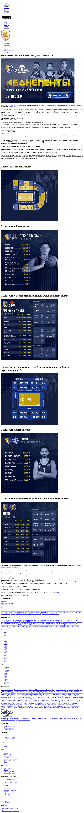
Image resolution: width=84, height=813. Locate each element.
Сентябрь (6, 671)
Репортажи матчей (9, 50)
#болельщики (21, 720)
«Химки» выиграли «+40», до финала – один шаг (61, 625)
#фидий (15, 720)
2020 (5, 641)
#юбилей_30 (4, 718)
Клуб (5, 2)
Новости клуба (8, 47)
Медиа (6, 6)
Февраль (6, 682)
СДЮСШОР (7, 794)
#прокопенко (59, 718)
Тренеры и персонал (9, 737)
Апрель (6, 679)
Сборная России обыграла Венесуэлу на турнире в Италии (21, 704)
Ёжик (5, 762)
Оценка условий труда (10, 782)
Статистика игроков (9, 738)
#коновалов (45, 718)
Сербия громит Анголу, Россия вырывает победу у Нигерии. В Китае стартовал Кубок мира (26, 690)
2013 (5, 651)
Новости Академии (9, 773)
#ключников (52, 718)
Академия (7, 12)
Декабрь (6, 667)
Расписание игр (8, 728)
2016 (5, 647)
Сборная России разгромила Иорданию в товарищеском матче (29, 707)
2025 (5, 633)
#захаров (23, 718)
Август (6, 673)
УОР (5, 793)
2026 (5, 632)
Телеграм (6, 11)
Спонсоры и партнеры (10, 759)
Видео (5, 745)
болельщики (4, 601)
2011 (5, 654)
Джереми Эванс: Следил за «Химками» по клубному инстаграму (36, 691)
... (40, 628)
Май (5, 677)
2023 (5, 636)
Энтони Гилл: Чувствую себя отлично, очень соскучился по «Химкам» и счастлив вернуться (51, 701)
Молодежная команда (10, 790)
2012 (5, 652)
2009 (5, 657)
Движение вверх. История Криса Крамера (49, 704)
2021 (5, 639)
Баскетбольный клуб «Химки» (10, 808)
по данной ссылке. (12, 106)
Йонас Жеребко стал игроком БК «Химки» (33, 700)
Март (5, 680)
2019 (5, 642)
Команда (6, 5)
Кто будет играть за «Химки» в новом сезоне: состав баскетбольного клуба (22, 620)
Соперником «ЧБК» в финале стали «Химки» (34, 625)
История (6, 757)
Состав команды (8, 735)
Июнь (5, 676)
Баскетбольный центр (10, 760)
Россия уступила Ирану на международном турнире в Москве (55, 706)
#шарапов (39, 718)
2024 (5, 635)
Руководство (7, 754)
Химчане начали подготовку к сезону (55, 700)
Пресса (6, 49)
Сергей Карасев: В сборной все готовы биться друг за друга (48, 696)
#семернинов (17, 718)
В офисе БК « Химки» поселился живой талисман (64, 697)
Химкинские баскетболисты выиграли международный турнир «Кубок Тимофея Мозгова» (48, 623)
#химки (27, 720)
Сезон (5, 3)
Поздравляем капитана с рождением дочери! (64, 690)
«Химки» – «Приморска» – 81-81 (64, 691)
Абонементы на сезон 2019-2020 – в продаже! (37, 697)
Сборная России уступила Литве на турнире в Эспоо (45, 698)
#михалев (78, 718)
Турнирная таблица (9, 726)
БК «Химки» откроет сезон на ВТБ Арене (19, 696)
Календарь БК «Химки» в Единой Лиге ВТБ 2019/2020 (22, 706)
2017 (5, 645)
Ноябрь (6, 668)
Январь (6, 683)
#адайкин (10, 720)
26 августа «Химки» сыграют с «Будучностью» (26, 693)
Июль (5, 674)
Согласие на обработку (10, 780)
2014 (5, 650)
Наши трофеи (8, 756)
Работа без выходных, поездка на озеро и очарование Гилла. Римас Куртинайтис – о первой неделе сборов (35, 694)
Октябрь (6, 670)
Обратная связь (8, 802)
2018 (5, 644)
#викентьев (72, 718)
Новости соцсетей (9, 771)
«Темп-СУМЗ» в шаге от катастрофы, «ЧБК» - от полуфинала (22, 628)
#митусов (28, 718)
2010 (5, 655)
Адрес (5, 801)
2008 (5, 658)
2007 (5, 660)
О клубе (6, 753)
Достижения (7, 788)
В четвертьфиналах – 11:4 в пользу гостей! (28, 626)
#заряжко (66, 718)
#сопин (34, 718)
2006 (5, 661)
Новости (6, 8)
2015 (5, 648)
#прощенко (4, 720)
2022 (5, 638)
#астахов (10, 718)
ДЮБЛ (6, 791)
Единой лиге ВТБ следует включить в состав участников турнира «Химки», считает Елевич (46, 622)
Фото (5, 746)
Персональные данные (10, 779)
